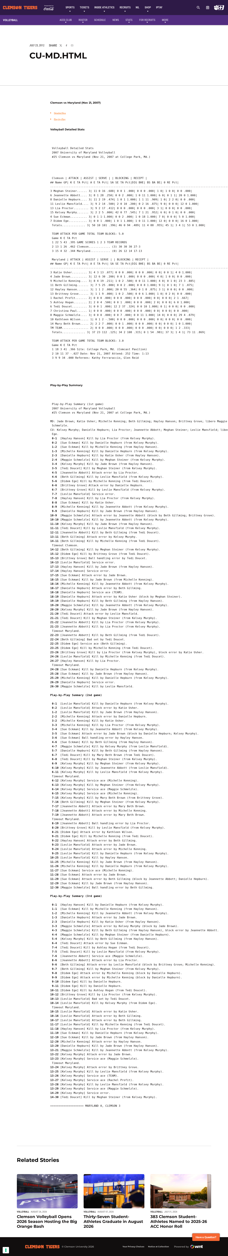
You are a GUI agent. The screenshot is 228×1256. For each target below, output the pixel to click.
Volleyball (23, 1211)
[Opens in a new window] (219, 7)
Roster (83, 20)
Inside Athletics (104, 7)
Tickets (84, 7)
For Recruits (147, 20)
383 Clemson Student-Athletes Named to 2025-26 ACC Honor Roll (178, 1221)
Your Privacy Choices (133, 1246)
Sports (70, 7)
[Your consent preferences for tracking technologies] (6, 1250)
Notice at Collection (158, 1246)
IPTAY (159, 7)
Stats (129, 20)
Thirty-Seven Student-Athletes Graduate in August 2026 (113, 1221)
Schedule (207, 7)
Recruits (125, 7)
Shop (148, 7)
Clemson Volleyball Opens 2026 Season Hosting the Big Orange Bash (47, 1221)
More (165, 20)
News (115, 20)
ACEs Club (66, 20)
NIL (137, 7)
